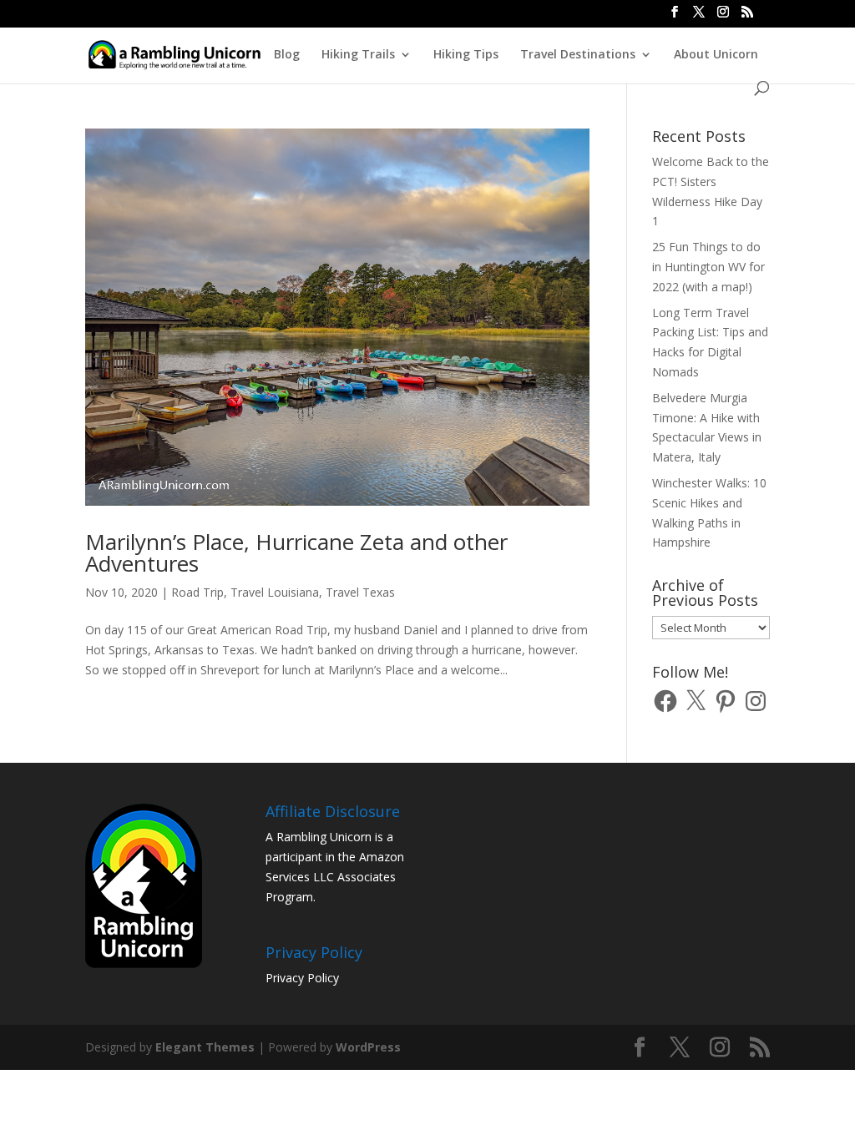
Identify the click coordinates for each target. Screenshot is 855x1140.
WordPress (368, 1047)
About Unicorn (716, 55)
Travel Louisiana (274, 592)
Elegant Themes (205, 1047)
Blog (287, 55)
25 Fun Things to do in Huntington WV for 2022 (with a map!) (708, 267)
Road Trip (197, 592)
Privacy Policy (302, 978)
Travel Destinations (577, 55)
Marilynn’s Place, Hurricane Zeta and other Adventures (296, 552)
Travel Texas (360, 592)
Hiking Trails (358, 55)
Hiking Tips (465, 55)
